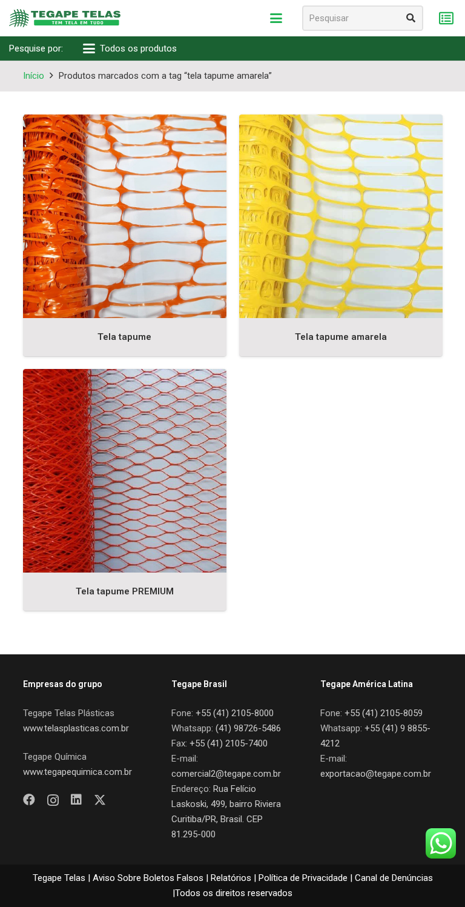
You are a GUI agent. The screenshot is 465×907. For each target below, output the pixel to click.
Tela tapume (124, 336)
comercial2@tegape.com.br (226, 773)
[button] (276, 18)
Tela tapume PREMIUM (125, 591)
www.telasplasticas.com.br (76, 728)
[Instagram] (53, 800)
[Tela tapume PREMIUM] (124, 471)
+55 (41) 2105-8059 (384, 713)
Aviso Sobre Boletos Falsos (148, 877)
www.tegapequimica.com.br (77, 771)
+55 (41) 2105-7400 (229, 743)
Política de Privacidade (303, 877)
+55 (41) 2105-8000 (235, 713)
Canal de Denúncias (394, 877)
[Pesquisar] (410, 18)
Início (33, 75)
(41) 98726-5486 (248, 728)
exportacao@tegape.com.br (375, 773)
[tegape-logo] (64, 18)
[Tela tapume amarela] (341, 216)
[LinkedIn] (76, 800)
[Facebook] (29, 800)
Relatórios (231, 877)
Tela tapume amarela (341, 336)
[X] (100, 800)
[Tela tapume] (124, 216)
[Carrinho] (446, 18)
